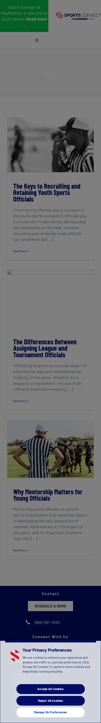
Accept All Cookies (50, 689)
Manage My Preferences (50, 712)
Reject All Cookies (50, 701)
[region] (50, 682)
